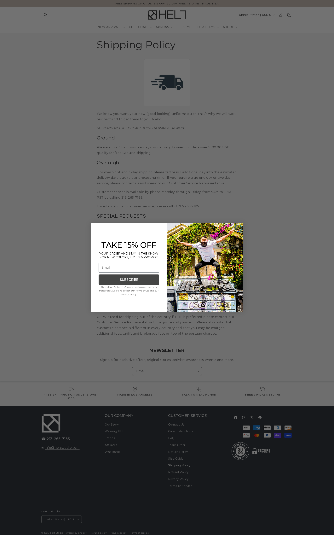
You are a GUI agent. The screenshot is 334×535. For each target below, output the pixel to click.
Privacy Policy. (129, 294)
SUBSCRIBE (129, 279)
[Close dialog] (238, 228)
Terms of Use (142, 290)
